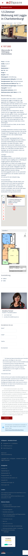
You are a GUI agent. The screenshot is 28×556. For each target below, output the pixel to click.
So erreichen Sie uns (7, 519)
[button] (17, 211)
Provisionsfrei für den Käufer (8, 477)
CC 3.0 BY (9, 494)
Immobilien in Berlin (7, 505)
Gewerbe (3, 468)
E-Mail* (2, 334)
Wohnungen (9, 23)
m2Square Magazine (7, 509)
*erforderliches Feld (6, 373)
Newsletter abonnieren (8, 512)
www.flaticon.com (21, 492)
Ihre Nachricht (4, 348)
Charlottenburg (6, 54)
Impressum (3, 452)
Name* (2, 328)
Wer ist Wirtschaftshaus (9, 516)
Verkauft (3, 23)
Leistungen (6, 531)
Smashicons (11, 492)
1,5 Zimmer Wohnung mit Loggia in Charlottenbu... (14, 200)
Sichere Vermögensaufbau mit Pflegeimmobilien (14, 514)
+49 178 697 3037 (8, 315)
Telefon (3, 341)
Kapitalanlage (4, 470)
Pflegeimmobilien (5, 475)
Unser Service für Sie (8, 523)
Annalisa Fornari (7, 311)
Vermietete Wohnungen (6, 482)
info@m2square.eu (7, 445)
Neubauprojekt (4, 473)
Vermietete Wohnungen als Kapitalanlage (12, 526)
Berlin (7, 52)
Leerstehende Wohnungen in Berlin (12, 506)
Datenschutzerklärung (16, 358)
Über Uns (5, 521)
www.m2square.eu (7, 448)
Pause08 (10, 496)
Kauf (15, 23)
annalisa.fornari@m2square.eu (11, 317)
